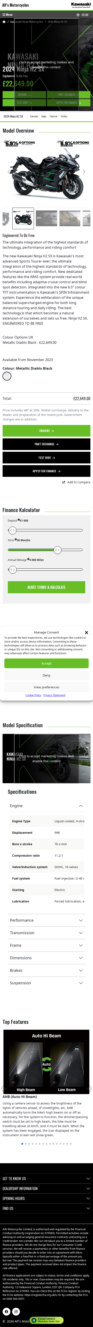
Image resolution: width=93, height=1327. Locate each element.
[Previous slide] (9, 171)
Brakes (16, 970)
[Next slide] (83, 171)
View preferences (46, 687)
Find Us (8, 1208)
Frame (15, 945)
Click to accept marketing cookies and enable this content (46, 64)
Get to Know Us (14, 1178)
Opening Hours (14, 1198)
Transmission (22, 932)
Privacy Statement (54, 695)
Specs (44, 116)
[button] (86, 632)
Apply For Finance (45, 471)
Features (53, 116)
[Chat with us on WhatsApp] (46, 1320)
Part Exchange (45, 444)
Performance (22, 920)
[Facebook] (6, 1312)
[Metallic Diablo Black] (7, 376)
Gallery (64, 116)
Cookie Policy (33, 695)
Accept (46, 663)
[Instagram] (16, 1312)
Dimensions (21, 957)
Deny (46, 675)
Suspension (20, 982)
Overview (34, 116)
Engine (16, 805)
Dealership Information (20, 1188)
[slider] (12, 530)
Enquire (44, 430)
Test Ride (44, 457)
